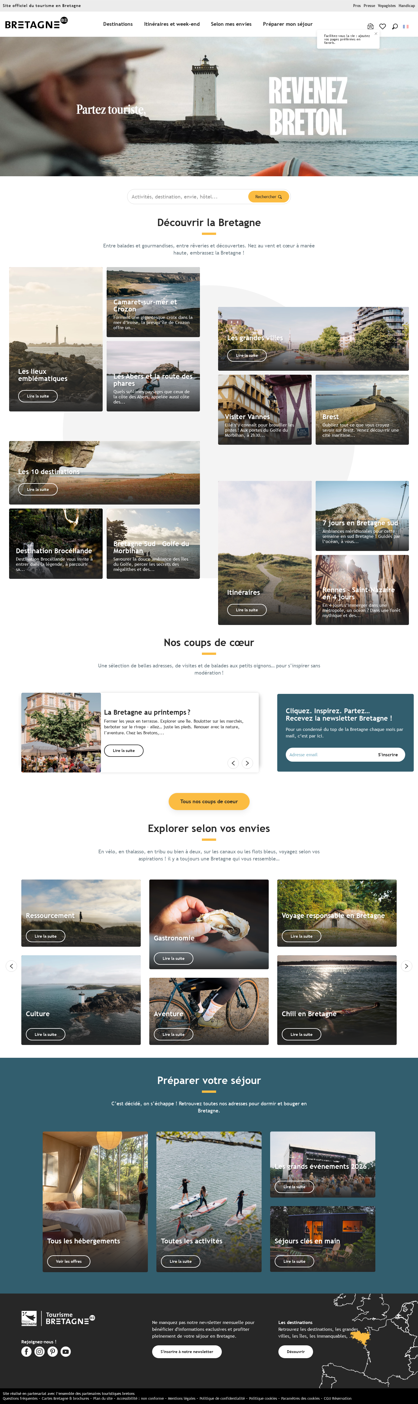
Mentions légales (181, 1398)
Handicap (407, 6)
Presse (369, 6)
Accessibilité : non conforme (140, 1398)
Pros (357, 6)
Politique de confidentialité (222, 1398)
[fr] (406, 26)
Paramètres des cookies (300, 1398)
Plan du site (103, 1398)
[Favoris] (383, 26)
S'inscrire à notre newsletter (187, 1351)
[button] (395, 26)
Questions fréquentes (20, 1398)
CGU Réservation (337, 1398)
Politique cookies (263, 1398)
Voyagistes (387, 6)
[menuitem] (36, 24)
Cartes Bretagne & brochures (65, 1398)
